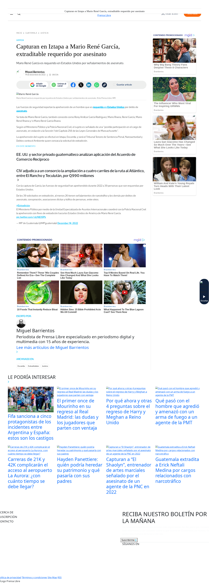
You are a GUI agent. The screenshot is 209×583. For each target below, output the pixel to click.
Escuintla (21, 366)
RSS (60, 577)
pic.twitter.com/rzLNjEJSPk (31, 217)
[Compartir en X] (81, 84)
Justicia (44, 33)
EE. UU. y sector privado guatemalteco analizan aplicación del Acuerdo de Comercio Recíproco (75, 157)
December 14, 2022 (67, 223)
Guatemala (31, 33)
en (108, 107)
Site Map (52, 577)
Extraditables (33, 366)
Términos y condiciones (34, 577)
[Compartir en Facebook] (73, 84)
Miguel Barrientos (35, 71)
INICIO (19, 33)
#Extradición (23, 205)
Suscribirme (128, 540)
